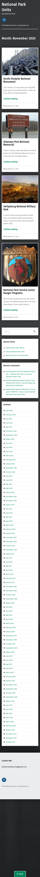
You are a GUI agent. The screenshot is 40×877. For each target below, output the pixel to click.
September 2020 (11, 599)
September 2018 (11, 697)
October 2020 (10, 595)
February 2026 (11, 415)
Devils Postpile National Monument (16, 80)
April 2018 (9, 718)
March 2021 (9, 574)
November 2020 (11, 591)
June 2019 (9, 660)
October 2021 (10, 546)
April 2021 (9, 570)
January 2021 (10, 582)
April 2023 (9, 488)
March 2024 (10, 456)
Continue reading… (10, 99)
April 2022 (9, 521)
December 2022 (11, 497)
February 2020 (11, 627)
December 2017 (11, 734)
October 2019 (10, 644)
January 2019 (10, 681)
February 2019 (11, 677)
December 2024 (11, 431)
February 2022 (10, 529)
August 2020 (10, 603)
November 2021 (11, 542)
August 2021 (10, 554)
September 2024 (11, 435)
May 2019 (9, 664)
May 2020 (9, 615)
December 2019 (11, 636)
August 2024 (10, 439)
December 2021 (11, 537)
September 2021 (11, 550)
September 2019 (11, 648)
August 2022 (10, 505)
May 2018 (9, 713)
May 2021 (9, 566)
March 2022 (9, 525)
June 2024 (9, 447)
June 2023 (9, 480)
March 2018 (10, 722)
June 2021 (9, 562)
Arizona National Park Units (15, 352)
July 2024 (9, 443)
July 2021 (9, 558)
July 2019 (9, 656)
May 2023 (9, 484)
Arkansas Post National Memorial (16, 143)
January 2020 (10, 632)
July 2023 (9, 476)
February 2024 (11, 460)
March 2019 (10, 672)
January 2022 (10, 533)
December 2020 (11, 587)
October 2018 (10, 693)
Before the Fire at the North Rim (17, 355)
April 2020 (9, 619)
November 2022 (11, 501)
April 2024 (9, 451)
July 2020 (9, 607)
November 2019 (11, 640)
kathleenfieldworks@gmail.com (14, 767)
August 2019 (10, 652)
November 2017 (11, 738)
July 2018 (9, 705)
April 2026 (9, 411)
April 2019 (9, 668)
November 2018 (11, 689)
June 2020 (9, 611)
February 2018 (11, 726)
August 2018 (10, 701)
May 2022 (9, 517)
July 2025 (9, 419)
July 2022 (9, 509)
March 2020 (10, 623)
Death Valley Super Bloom (15, 348)
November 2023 (11, 468)
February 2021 (10, 578)
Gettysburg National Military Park (19, 208)
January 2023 (10, 492)
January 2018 (10, 730)
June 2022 (9, 513)
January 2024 (10, 464)
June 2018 (9, 709)
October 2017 (10, 742)
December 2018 (11, 685)
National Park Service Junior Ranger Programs (19, 291)
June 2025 (9, 423)
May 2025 (9, 427)
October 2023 (10, 472)
